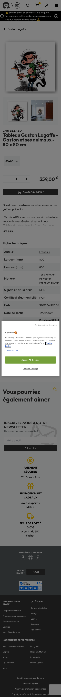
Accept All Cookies (30, 360)
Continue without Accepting (46, 325)
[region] (30, 348)
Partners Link (12, 350)
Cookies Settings (30, 368)
